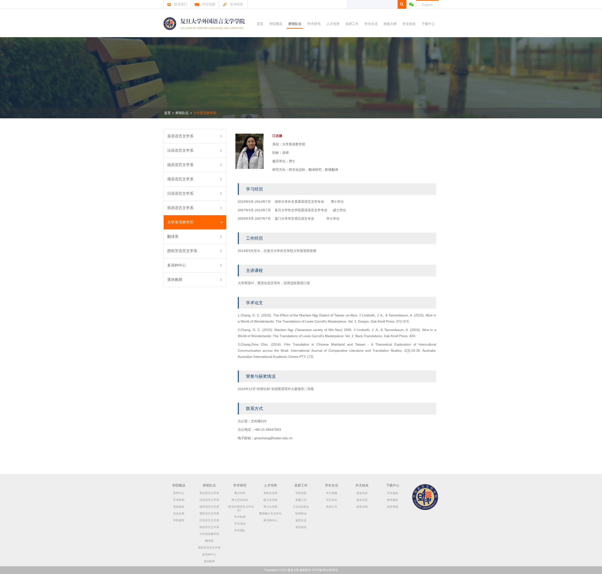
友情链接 (236, 4)
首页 (260, 24)
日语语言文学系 (180, 193)
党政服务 (178, 506)
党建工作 (301, 500)
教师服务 (392, 500)
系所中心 (178, 493)
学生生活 (371, 24)
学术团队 (240, 530)
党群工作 (352, 24)
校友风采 (362, 493)
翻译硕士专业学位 (270, 513)
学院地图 (208, 4)
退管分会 (301, 520)
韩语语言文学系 (180, 208)
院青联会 (301, 513)
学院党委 (301, 493)
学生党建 (331, 493)
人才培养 (333, 24)
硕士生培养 (270, 500)
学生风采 (331, 500)
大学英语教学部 (204, 113)
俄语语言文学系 (180, 179)
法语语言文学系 (180, 150)
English (427, 5)
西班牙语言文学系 (182, 251)
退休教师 (174, 280)
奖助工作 (331, 506)
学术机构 (178, 500)
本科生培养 (270, 493)
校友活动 (362, 506)
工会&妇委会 (301, 506)
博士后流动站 (239, 500)
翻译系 (172, 237)
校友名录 (362, 500)
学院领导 (178, 520)
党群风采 (301, 527)
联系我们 (180, 4)
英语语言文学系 (180, 136)
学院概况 (275, 24)
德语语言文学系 (180, 165)
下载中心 (428, 24)
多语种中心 (176, 265)
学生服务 (392, 493)
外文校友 (409, 24)
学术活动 (240, 523)
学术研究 (314, 24)
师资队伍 (294, 24)
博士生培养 (270, 506)
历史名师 (178, 513)
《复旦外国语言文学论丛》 (240, 508)
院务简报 (392, 506)
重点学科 (240, 493)
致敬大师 (390, 24)
